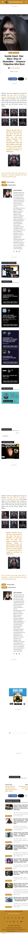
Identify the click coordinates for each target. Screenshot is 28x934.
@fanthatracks (14, 913)
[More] (26, 78)
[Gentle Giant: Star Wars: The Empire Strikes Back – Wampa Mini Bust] (9, 899)
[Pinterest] (11, 918)
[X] (17, 921)
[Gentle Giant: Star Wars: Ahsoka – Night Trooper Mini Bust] (9, 873)
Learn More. (18, 931)
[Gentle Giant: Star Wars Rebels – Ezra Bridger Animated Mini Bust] (9, 860)
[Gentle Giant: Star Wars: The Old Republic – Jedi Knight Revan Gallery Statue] (9, 847)
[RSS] (19, 918)
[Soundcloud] (22, 918)
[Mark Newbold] (9, 68)
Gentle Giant (10, 182)
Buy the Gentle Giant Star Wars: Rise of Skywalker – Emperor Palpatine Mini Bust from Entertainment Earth (14, 174)
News (10, 53)
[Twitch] (14, 921)
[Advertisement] (14, 9)
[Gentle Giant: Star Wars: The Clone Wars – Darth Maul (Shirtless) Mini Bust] (9, 820)
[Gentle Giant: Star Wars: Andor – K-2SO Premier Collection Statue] (9, 834)
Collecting (16, 53)
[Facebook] (14, 251)
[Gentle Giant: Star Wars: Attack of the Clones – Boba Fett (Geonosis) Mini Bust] (9, 807)
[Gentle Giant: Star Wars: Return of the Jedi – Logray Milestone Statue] (9, 885)
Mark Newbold (15, 68)
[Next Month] (18, 432)
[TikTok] (6, 921)
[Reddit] (15, 918)
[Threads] (19, 251)
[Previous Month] (16, 432)
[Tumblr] (10, 921)
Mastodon (3, 933)
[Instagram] (16, 251)
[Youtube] (21, 921)
